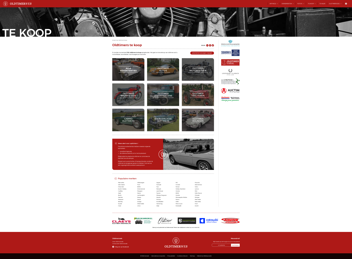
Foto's (299, 3)
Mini (196, 191)
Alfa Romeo (198, 184)
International (141, 189)
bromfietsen (125, 54)
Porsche (197, 182)
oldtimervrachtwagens (163, 94)
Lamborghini (141, 195)
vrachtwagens (133, 54)
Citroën (178, 184)
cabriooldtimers (128, 119)
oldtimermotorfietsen (198, 69)
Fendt (139, 199)
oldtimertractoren (198, 94)
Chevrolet (121, 187)
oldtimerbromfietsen (128, 94)
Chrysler (197, 195)
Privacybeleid (171, 256)
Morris (177, 199)
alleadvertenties (128, 69)
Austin (197, 206)
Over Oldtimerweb (117, 241)
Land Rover (159, 191)
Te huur (322, 3)
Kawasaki (178, 206)
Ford (138, 184)
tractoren (143, 54)
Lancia (197, 189)
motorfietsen (116, 54)
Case (119, 206)
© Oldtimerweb (144, 256)
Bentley (120, 201)
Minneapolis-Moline (181, 197)
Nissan (139, 197)
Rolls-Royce (198, 193)
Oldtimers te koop (123, 40)
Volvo (196, 187)
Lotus (138, 206)
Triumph (158, 184)
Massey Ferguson (161, 195)
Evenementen (287, 3)
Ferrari (177, 187)
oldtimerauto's (163, 69)
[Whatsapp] (210, 45)
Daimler (120, 197)
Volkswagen (140, 182)
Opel (119, 193)
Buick (119, 195)
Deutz (139, 193)
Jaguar (158, 182)
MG (177, 182)
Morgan (197, 197)
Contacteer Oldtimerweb (119, 243)
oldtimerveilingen (198, 119)
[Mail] (207, 45)
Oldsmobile (140, 203)
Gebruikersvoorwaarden (158, 256)
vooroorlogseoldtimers (163, 119)
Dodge (139, 201)
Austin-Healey (122, 189)
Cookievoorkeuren (182, 256)
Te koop (311, 3)
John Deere (121, 184)
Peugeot (139, 191)
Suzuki (120, 203)
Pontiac (158, 199)
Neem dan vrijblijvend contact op (182, 227)
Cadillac (120, 191)
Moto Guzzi (179, 203)
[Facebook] (213, 45)
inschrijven (235, 245)
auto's (175, 52)
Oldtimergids (334, 3)
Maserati (120, 199)
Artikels (273, 3)
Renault (158, 189)
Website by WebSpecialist (204, 256)
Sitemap (192, 256)
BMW (139, 187)
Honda (178, 191)
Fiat (157, 187)
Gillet (177, 201)
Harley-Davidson (180, 189)
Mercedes (121, 182)
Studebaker (159, 201)
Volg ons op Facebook (122, 247)
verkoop (162, 52)
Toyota (158, 193)
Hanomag (159, 203)
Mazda (158, 197)
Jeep (157, 206)
